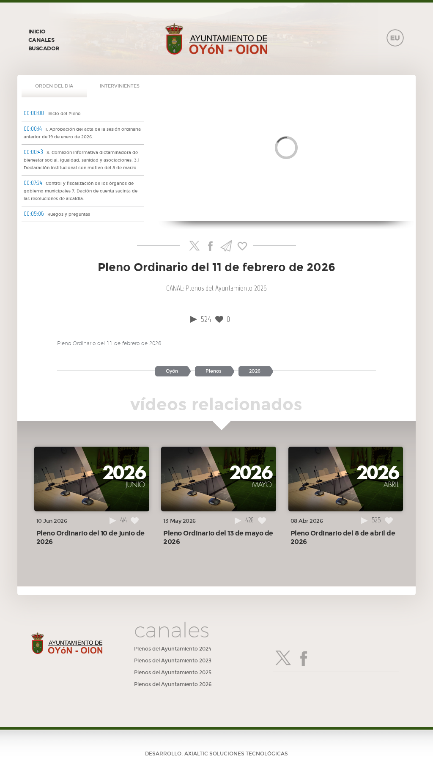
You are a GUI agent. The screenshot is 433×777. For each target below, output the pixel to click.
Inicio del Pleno (52, 113)
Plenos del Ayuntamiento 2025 (172, 672)
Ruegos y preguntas (57, 213)
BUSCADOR (43, 48)
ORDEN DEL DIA (54, 86)
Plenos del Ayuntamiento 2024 (172, 649)
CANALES (41, 40)
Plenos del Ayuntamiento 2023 (172, 661)
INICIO (37, 31)
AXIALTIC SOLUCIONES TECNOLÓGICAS (236, 754)
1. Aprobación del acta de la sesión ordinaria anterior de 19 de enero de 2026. (82, 132)
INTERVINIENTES (120, 86)
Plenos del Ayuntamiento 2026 (172, 684)
